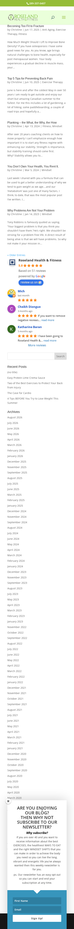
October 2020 (15, 765)
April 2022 (13, 665)
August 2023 (14, 588)
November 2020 (16, 759)
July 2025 (12, 483)
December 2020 (16, 753)
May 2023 (13, 599)
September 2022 (17, 638)
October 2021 (15, 698)
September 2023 (17, 582)
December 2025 (16, 461)
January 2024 (15, 566)
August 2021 (14, 709)
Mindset (57, 126)
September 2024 (17, 522)
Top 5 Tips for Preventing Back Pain (30, 78)
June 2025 (13, 489)
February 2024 (16, 560)
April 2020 (13, 792)
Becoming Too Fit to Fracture (25, 26)
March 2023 (14, 610)
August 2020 (14, 776)
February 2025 (16, 500)
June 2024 (13, 538)
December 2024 (16, 511)
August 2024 (14, 527)
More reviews (37, 345)
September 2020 (17, 770)
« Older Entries (16, 255)
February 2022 (16, 676)
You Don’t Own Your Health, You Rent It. (33, 166)
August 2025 (14, 478)
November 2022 (16, 627)
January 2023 (15, 621)
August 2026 (14, 417)
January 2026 (15, 456)
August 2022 (14, 643)
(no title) (12, 372)
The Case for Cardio (19, 393)
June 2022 (13, 654)
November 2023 (16, 577)
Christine (16, 29)
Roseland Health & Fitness (39, 260)
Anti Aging (48, 29)
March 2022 (14, 671)
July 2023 (12, 594)
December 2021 (16, 687)
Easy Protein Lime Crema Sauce (26, 377)
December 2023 (16, 572)
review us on (29, 282)
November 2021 (16, 693)
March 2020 (14, 798)
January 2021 (15, 748)
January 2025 (15, 505)
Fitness (22, 34)
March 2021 (14, 737)
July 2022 (12, 649)
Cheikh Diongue (29, 307)
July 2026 (12, 423)
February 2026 (16, 450)
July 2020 (12, 781)
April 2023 (13, 605)
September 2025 (17, 472)
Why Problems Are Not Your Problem (30, 210)
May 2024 (13, 544)
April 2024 (13, 550)
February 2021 (16, 742)
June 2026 (13, 428)
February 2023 (16, 616)
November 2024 (16, 516)
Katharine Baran (30, 327)
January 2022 (15, 682)
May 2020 (13, 787)
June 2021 (13, 720)
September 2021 (17, 704)
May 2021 (13, 726)
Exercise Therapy (52, 82)
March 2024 (14, 555)
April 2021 (13, 731)
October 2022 (15, 632)
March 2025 (14, 494)
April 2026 (13, 439)
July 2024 (12, 533)
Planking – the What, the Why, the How (32, 122)
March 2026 (14, 445)
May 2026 (13, 434)
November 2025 (16, 467)
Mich (21, 291)
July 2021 (12, 715)
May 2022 (13, 660)
